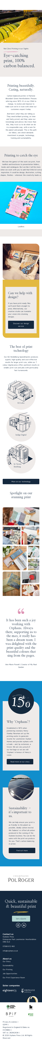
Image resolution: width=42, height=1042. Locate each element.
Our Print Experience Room (14, 978)
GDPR (5, 1024)
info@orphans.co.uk (10, 951)
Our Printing (7, 969)
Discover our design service (21, 324)
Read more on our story (20, 762)
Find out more (22, 850)
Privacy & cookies (10, 1022)
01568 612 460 (9, 946)
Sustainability (8, 965)
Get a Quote (21, 919)
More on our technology (21, 482)
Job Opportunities (10, 973)
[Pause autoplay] (35, 879)
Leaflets (21, 227)
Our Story (7, 961)
